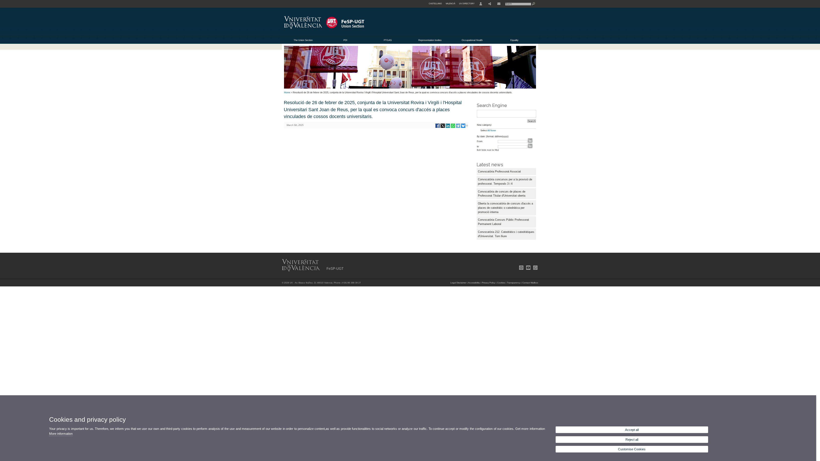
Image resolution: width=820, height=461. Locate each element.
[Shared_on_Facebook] (437, 127)
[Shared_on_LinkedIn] (447, 127)
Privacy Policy (488, 283)
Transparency (513, 283)
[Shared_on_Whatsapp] (452, 127)
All (488, 130)
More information (61, 433)
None (493, 130)
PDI (345, 40)
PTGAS (388, 40)
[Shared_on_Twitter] (442, 127)
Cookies (501, 283)
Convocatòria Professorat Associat (499, 171)
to (478, 146)
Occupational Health (472, 40)
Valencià (450, 4)
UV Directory (466, 4)
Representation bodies (430, 40)
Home (287, 92)
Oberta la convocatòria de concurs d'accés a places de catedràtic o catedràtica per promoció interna (505, 208)
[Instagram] (521, 268)
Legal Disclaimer (458, 283)
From (479, 141)
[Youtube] (528, 268)
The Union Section (303, 40)
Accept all (632, 430)
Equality (514, 40)
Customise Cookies (632, 449)
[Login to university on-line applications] (480, 4)
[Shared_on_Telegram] (458, 127)
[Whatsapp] (535, 268)
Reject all (631, 439)
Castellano (435, 4)
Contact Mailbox (530, 283)
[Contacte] (498, 4)
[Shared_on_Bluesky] (463, 127)
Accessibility (474, 283)
